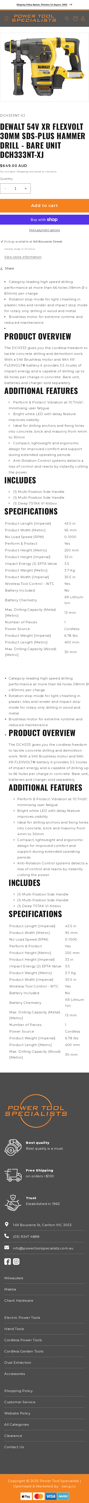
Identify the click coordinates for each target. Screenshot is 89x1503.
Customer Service (20, 1402)
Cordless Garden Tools (23, 1351)
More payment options (44, 230)
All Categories (16, 1424)
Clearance (13, 1436)
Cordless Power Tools (23, 1340)
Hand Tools (14, 1329)
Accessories (14, 1374)
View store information (22, 257)
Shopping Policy (18, 1391)
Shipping (22, 171)
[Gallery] (44, 66)
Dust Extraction (17, 1362)
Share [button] (9, 268)
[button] (6, 18)
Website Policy (17, 1413)
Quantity (6, 178)
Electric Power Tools (22, 1318)
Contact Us (14, 1447)
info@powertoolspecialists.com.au (43, 1248)
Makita (10, 1289)
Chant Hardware (18, 1300)
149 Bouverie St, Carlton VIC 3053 (42, 1225)
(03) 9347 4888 (26, 1237)
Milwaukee (13, 1278)
